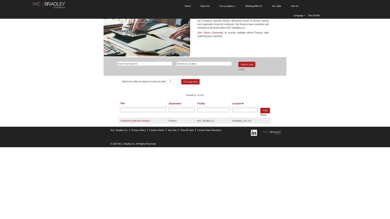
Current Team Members (209, 130)
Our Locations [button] (227, 6)
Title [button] (122, 103)
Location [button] (237, 103)
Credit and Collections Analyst (135, 120)
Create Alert (191, 81)
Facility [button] (201, 103)
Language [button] (299, 15)
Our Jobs (276, 6)
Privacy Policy (138, 130)
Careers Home (156, 130)
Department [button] (175, 103)
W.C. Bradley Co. (119, 130)
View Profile (314, 15)
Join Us (295, 6)
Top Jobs (172, 130)
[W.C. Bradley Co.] (271, 132)
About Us (205, 6)
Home (188, 6)
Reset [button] (263, 115)
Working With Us (253, 6)
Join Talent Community (210, 32)
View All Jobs (187, 130)
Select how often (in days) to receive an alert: (144, 81)
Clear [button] (241, 69)
